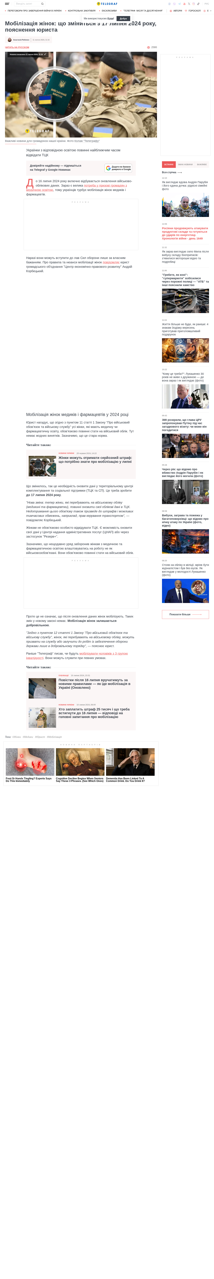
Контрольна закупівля (81, 10)
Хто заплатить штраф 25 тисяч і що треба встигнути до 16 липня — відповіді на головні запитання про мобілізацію (94, 713)
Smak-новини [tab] (185, 164)
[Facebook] (169, 3)
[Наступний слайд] (211, 11)
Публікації (63, 675)
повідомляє (111, 262)
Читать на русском (17, 47)
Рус (207, 4)
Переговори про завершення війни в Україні (35, 10)
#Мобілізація (54, 737)
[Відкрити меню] (7, 3)
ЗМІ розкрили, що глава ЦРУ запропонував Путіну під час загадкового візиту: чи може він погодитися (184, 425)
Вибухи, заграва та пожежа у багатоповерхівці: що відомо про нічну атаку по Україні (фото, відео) (185, 520)
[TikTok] (198, 3)
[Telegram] (179, 3)
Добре (123, 18)
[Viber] (174, 4)
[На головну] (107, 3)
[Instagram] (193, 3)
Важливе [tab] (202, 164)
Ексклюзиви (109, 10)
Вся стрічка (169, 172)
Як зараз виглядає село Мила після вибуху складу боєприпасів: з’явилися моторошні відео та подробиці (185, 256)
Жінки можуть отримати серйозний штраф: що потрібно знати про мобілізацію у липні (95, 459)
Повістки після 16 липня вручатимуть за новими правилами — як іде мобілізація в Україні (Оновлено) (94, 684)
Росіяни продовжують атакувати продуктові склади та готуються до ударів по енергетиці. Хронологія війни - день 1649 (185, 233)
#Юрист (40, 737)
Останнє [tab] (169, 164)
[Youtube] (184, 3)
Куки (110, 18)
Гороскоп (195, 10)
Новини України (66, 453)
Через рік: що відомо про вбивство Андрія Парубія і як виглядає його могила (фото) (182, 473)
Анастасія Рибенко (21, 40)
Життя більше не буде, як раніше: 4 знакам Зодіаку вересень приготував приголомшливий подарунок (185, 329)
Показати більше (180, 614)
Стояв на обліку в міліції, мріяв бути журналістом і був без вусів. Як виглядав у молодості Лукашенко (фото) (185, 570)
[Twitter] (189, 4)
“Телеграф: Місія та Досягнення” (143, 10)
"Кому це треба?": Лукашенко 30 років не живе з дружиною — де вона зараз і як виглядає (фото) (183, 377)
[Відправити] (42, 3)
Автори (177, 10)
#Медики (28, 737)
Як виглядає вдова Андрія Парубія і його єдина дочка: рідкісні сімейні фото (185, 186)
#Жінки (16, 737)
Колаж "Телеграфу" (87, 141)
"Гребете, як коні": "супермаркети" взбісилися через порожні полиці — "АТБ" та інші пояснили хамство (185, 280)
